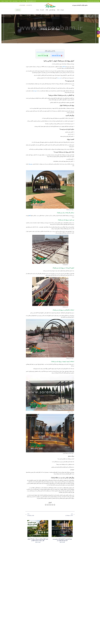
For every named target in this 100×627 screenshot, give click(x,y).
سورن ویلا (30, 164)
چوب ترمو (59, 78)
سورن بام (35, 91)
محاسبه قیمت (18, 9)
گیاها (30, 215)
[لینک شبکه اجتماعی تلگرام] (26, 1)
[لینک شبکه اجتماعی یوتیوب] (31, 1)
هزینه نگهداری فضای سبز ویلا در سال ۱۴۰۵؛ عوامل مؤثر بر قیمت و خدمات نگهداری (38, 539)
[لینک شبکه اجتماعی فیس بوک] (35, 1)
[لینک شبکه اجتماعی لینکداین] (29, 1)
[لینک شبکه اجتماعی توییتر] (34, 1)
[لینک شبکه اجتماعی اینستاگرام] (32, 1)
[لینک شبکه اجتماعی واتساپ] (28, 1)
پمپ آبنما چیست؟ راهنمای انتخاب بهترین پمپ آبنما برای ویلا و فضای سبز (62, 539)
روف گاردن (64, 66)
